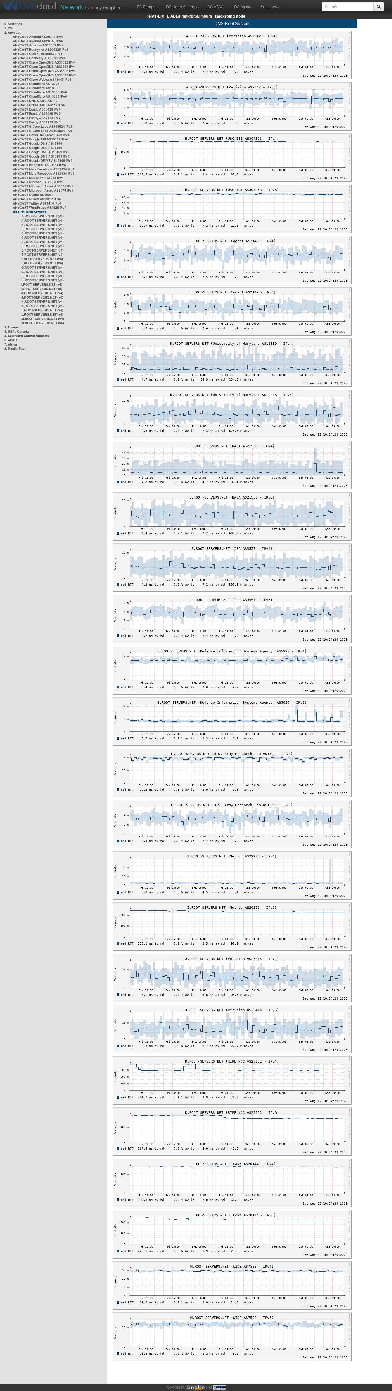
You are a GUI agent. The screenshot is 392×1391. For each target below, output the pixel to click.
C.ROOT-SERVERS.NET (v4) (42, 233)
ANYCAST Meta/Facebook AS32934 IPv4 (43, 169)
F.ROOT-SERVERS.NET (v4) (42, 258)
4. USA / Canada (16, 331)
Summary (269, 6)
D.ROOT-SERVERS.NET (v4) (42, 241)
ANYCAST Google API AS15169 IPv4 (40, 139)
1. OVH (9, 28)
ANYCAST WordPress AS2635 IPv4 (39, 207)
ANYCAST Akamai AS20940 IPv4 (38, 36)
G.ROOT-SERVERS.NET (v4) (42, 267)
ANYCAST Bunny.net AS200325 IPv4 (40, 49)
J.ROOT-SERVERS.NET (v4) (42, 293)
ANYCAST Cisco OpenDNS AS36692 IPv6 (44, 70)
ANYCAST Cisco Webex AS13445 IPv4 (42, 79)
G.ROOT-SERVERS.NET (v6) (42, 271)
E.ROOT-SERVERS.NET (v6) (42, 254)
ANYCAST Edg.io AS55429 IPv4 (37, 109)
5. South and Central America (26, 335)
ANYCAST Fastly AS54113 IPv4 (37, 117)
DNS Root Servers (32, 211)
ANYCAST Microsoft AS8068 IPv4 (38, 177)
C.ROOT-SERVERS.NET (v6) (42, 237)
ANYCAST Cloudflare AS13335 (36, 83)
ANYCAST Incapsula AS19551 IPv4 (39, 164)
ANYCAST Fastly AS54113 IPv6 (37, 122)
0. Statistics (13, 23)
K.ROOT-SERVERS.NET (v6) (42, 305)
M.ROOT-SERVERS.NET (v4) (42, 318)
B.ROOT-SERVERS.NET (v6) (42, 228)
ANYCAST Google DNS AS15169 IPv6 (41, 152)
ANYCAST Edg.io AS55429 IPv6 (37, 113)
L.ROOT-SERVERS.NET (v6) (42, 314)
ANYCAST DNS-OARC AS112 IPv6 (39, 105)
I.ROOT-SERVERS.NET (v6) (41, 288)
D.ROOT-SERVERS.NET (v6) (42, 246)
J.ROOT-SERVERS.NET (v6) (42, 297)
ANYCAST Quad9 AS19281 (33, 194)
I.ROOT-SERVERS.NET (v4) (41, 284)
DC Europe (146, 6)
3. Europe (11, 327)
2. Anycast (12, 32)
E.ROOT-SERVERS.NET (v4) (42, 250)
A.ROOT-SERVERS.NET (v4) (42, 216)
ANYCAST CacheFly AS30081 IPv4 (39, 58)
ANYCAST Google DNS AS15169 (37, 143)
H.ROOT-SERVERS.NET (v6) (42, 280)
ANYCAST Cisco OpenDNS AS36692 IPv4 (44, 62)
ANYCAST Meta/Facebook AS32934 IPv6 (43, 173)
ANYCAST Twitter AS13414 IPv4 (37, 203)
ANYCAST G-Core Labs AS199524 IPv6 (42, 130)
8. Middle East (14, 348)
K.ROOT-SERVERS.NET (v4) (42, 301)
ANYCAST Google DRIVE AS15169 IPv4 (43, 160)
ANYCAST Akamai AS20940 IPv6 (38, 40)
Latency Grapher (90, 6)
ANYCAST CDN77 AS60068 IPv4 (37, 53)
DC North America (181, 6)
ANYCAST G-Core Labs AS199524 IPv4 (42, 126)
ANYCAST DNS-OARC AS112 (35, 100)
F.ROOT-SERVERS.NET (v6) (42, 263)
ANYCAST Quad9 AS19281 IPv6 (37, 199)
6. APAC (10, 340)
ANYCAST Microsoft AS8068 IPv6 (38, 181)
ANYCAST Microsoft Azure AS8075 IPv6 (43, 190)
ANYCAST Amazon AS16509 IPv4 (38, 45)
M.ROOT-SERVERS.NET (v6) (42, 322)
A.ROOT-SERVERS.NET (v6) (42, 220)
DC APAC (215, 6)
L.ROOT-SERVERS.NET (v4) (42, 310)
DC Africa (242, 6)
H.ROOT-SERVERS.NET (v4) (42, 275)
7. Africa (10, 344)
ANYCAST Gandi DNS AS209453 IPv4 (41, 134)
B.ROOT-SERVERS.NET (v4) (42, 224)
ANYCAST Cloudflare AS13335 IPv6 (40, 92)
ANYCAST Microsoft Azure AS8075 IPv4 (43, 186)
